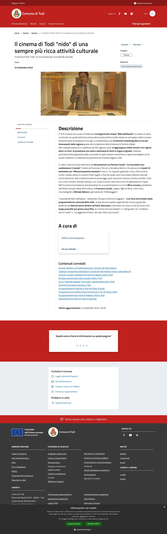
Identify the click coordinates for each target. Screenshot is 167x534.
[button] (83, 529)
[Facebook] (118, 13)
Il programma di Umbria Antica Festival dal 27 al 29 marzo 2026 (88, 292)
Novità (25, 33)
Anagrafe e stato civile (57, 453)
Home (17, 33)
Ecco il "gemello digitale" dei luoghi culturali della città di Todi (87, 281)
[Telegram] (130, 13)
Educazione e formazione (94, 453)
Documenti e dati (19, 480)
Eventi (123, 478)
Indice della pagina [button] (24, 124)
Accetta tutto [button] (74, 524)
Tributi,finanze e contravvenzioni (97, 462)
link (107, 519)
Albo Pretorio (89, 498)
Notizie (34, 33)
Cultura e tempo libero (57, 458)
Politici (14, 471)
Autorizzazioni (90, 474)
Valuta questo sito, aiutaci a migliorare (85, 419)
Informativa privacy (92, 503)
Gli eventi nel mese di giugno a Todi (75, 285)
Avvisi (122, 462)
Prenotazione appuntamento (60, 494)
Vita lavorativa (54, 462)
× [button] (164, 507)
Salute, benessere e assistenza (96, 470)
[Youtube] (124, 13)
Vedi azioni (137, 44)
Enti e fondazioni (19, 466)
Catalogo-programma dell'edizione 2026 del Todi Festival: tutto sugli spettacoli (95, 271)
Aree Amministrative (20, 458)
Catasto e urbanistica (56, 473)
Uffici (14, 462)
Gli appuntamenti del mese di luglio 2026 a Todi (80, 278)
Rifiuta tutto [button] (93, 524)
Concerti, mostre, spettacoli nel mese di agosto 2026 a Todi (86, 275)
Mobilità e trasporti (56, 481)
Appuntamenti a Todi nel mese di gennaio (78, 298)
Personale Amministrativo (22, 475)
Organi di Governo (19, 453)
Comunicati (125, 458)
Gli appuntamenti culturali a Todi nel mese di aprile (82, 288)
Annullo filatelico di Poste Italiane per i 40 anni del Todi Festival (87, 268)
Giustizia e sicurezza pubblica (96, 458)
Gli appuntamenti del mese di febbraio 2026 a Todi (82, 295)
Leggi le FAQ (53, 503)
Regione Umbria (18, 3)
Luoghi (123, 474)
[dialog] (83, 519)
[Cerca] (152, 13)
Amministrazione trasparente (96, 494)
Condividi (124, 44)
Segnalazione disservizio (58, 498)
